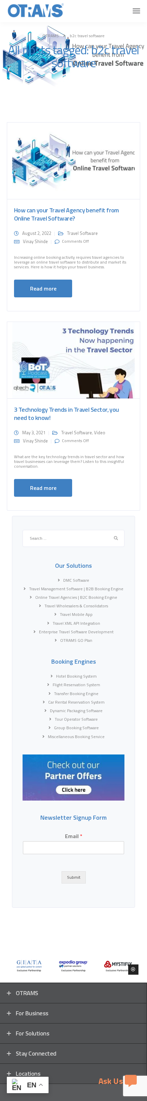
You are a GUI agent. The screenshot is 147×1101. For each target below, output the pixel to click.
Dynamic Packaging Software (76, 710)
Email (73, 836)
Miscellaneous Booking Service (76, 736)
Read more (43, 288)
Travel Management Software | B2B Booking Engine (76, 588)
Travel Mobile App (76, 614)
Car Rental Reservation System (76, 702)
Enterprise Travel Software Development (76, 632)
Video (99, 432)
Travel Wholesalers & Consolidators (76, 606)
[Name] (136, 10)
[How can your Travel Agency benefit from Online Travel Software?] (73, 160)
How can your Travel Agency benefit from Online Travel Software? (66, 214)
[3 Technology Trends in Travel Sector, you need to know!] (73, 359)
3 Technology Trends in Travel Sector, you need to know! (66, 413)
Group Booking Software (76, 727)
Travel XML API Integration (76, 623)
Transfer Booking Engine (76, 693)
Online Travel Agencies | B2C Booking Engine (76, 597)
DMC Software (76, 580)
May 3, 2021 (33, 432)
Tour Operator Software (76, 719)
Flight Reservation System (76, 684)
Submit (73, 877)
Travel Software (82, 233)
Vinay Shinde (35, 241)
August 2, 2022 (36, 233)
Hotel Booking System (76, 676)
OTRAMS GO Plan (76, 640)
